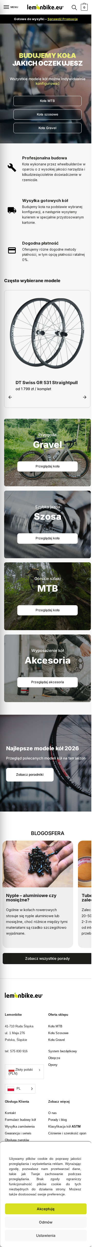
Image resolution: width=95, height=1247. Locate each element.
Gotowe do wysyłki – (46, 19)
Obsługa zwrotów (17, 1140)
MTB (47, 588)
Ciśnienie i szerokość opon (67, 1134)
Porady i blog (57, 1120)
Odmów (45, 1222)
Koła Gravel (56, 1040)
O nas (52, 1113)
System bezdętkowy (62, 1051)
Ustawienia (46, 1235)
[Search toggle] (74, 7)
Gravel (47, 445)
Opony (52, 1065)
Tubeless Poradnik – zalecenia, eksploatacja (31, 898)
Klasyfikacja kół (64, 1127)
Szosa (47, 516)
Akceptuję (46, 1209)
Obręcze (54, 1058)
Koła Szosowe (58, 1033)
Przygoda (47, 435)
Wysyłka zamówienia (20, 1127)
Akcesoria (48, 660)
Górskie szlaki (47, 579)
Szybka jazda (47, 507)
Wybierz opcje (47, 368)
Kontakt (10, 1113)
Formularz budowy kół (20, 1120)
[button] (84, 1147)
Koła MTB (55, 1027)
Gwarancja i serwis (18, 1134)
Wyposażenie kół (47, 651)
